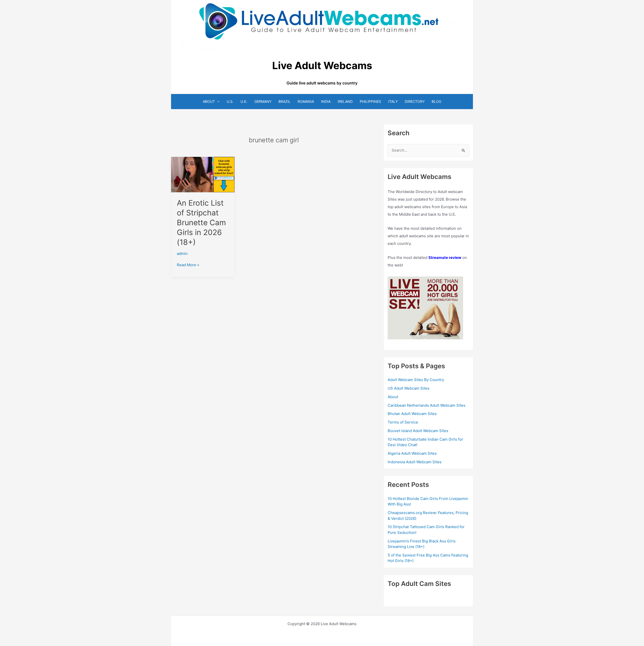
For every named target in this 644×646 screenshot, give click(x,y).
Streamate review (444, 257)
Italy (393, 101)
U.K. (243, 101)
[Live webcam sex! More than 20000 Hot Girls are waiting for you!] (425, 307)
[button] (217, 101)
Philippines (370, 101)
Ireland (345, 101)
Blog (436, 101)
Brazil (284, 101)
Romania (306, 101)
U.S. (230, 101)
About (209, 101)
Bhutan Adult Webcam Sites (412, 413)
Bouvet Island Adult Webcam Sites (418, 430)
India (326, 101)
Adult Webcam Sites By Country (416, 379)
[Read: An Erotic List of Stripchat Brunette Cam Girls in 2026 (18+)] (202, 174)
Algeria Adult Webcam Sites (412, 453)
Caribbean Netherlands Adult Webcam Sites (426, 405)
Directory (415, 101)
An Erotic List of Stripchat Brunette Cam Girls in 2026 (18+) (201, 222)
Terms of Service (403, 422)
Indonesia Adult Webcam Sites (414, 461)
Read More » (188, 265)
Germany (262, 101)
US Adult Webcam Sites (408, 388)
